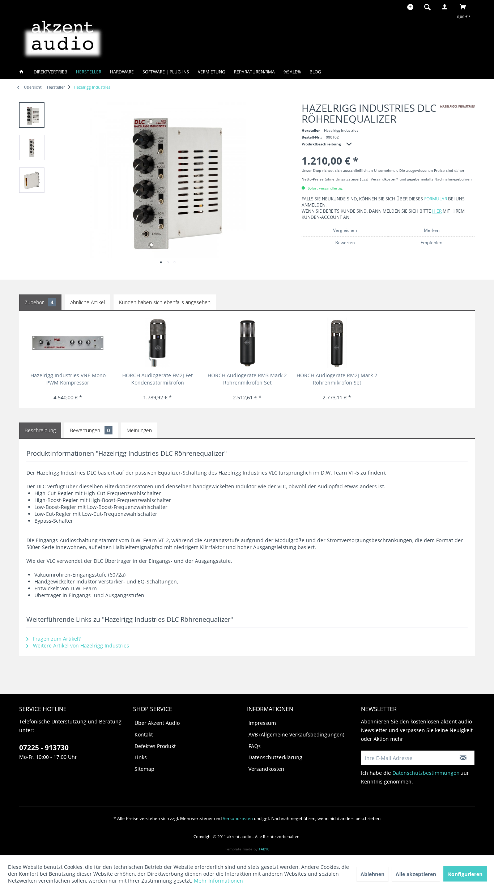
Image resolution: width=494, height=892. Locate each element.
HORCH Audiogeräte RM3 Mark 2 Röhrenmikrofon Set (247, 379)
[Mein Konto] (446, 7)
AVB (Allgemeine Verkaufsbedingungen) (296, 734)
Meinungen (139, 430)
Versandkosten (266, 768)
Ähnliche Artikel (87, 302)
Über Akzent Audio (157, 722)
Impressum (262, 722)
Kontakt (144, 734)
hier (437, 211)
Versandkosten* (385, 179)
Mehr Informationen (218, 880)
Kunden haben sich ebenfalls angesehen (164, 302)
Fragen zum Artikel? (56, 638)
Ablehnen (372, 874)
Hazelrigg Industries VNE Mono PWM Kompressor (68, 379)
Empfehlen (431, 242)
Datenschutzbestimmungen (426, 772)
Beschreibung (40, 430)
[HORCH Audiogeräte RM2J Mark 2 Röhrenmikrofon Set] (337, 343)
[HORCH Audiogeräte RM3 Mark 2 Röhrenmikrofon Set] (247, 343)
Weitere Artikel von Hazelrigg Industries (80, 645)
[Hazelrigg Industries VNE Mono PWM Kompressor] (68, 343)
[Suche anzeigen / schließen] (427, 7)
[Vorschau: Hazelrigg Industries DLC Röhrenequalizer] (31, 115)
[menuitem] (430, 7)
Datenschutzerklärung (275, 757)
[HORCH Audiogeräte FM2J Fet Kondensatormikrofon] (157, 343)
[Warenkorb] (465, 7)
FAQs (254, 746)
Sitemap (144, 768)
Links (141, 757)
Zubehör (39, 302)
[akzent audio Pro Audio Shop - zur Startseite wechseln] (62, 38)
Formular (435, 199)
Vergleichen (345, 230)
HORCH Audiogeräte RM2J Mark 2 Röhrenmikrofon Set (337, 379)
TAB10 (264, 848)
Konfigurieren (465, 874)
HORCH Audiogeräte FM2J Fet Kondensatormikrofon (157, 379)
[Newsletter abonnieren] (463, 758)
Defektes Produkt (155, 746)
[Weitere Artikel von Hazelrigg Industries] (457, 106)
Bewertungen (90, 430)
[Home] (23, 71)
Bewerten (345, 242)
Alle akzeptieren (416, 874)
